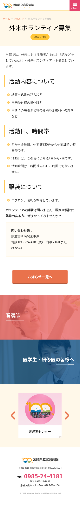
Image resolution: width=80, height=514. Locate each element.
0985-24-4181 (43, 476)
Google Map (54, 468)
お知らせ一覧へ (40, 276)
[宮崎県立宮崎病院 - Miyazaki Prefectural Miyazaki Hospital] (18, 5)
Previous (13, 416)
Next (67, 416)
